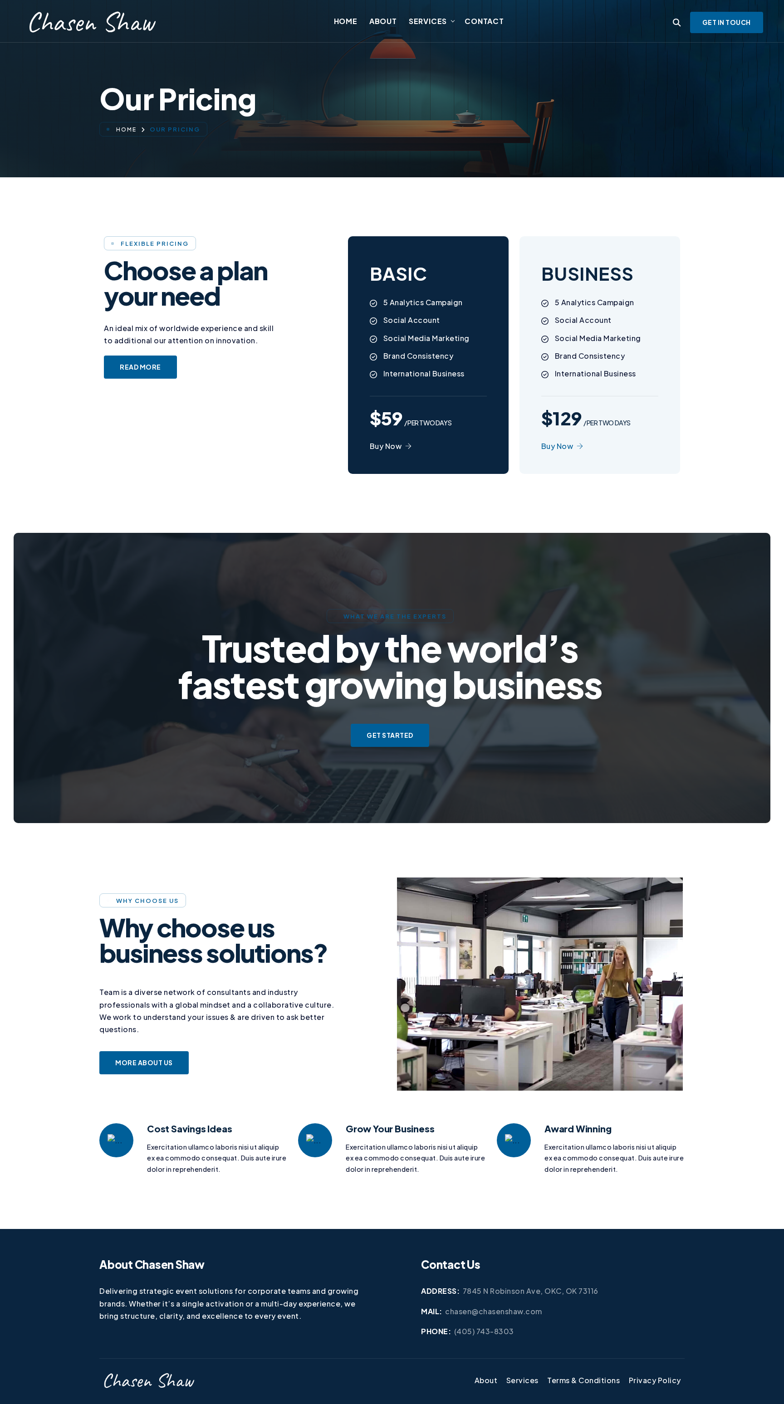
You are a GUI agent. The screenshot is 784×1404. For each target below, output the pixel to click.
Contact (484, 21)
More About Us (144, 1062)
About (383, 21)
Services (428, 21)
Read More (140, 367)
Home (346, 21)
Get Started (390, 735)
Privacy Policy (655, 1380)
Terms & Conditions (583, 1380)
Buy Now (386, 446)
